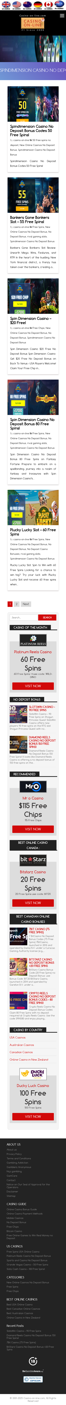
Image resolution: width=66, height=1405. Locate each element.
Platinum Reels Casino (33, 652)
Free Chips (39, 328)
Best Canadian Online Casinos (23, 1308)
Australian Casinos (22, 1045)
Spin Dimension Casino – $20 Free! (30, 320)
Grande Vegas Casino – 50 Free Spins (27, 1264)
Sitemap (11, 1196)
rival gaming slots (37, 236)
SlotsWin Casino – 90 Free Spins (42, 708)
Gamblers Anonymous (19, 1167)
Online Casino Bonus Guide (22, 1209)
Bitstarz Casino (33, 872)
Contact (11, 1180)
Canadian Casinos (21, 1052)
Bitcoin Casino (14, 1231)
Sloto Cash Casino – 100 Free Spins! (26, 1269)
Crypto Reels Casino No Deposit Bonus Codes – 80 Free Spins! (42, 998)
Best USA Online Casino (20, 1304)
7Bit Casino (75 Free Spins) (39, 930)
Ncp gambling (14, 1171)
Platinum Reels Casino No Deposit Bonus (29, 1255)
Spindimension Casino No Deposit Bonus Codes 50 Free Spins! (32, 130)
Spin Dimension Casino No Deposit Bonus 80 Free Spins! (32, 423)
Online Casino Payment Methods (25, 1213)
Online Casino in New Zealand (29, 1059)
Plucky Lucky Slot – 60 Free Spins (33, 532)
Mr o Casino (33, 798)
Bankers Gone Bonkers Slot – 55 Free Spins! (29, 219)
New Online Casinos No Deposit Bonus (28, 1282)
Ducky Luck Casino (33, 1085)
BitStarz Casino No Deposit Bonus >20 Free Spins (41, 963)
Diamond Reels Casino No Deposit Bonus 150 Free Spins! (42, 742)
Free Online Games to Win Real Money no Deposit (30, 1237)
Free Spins (38, 227)
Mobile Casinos (15, 1218)
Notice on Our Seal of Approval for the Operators (28, 1186)
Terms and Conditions (19, 1158)
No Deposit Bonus (16, 1222)
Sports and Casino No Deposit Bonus (27, 1260)
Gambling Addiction (17, 1162)
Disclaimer (12, 1191)
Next (26, 604)
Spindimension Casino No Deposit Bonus (32, 241)
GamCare (12, 1175)
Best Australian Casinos (20, 1313)
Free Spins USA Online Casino (23, 1251)
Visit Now (33, 686)
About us (12, 1149)
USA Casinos (18, 1037)
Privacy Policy (14, 1154)
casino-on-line (21, 140)
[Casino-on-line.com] (32, 30)
